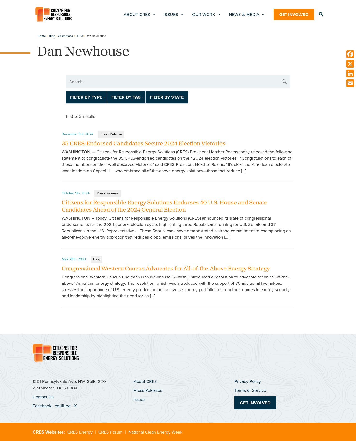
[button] (152, 14)
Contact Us (43, 397)
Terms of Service (250, 390)
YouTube (62, 406)
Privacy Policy (247, 381)
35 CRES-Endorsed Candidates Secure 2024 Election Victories (143, 144)
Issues (139, 399)
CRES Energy (80, 432)
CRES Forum (110, 432)
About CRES (145, 381)
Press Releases (148, 390)
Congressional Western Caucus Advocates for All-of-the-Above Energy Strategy (166, 269)
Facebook (42, 406)
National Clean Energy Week (155, 432)
